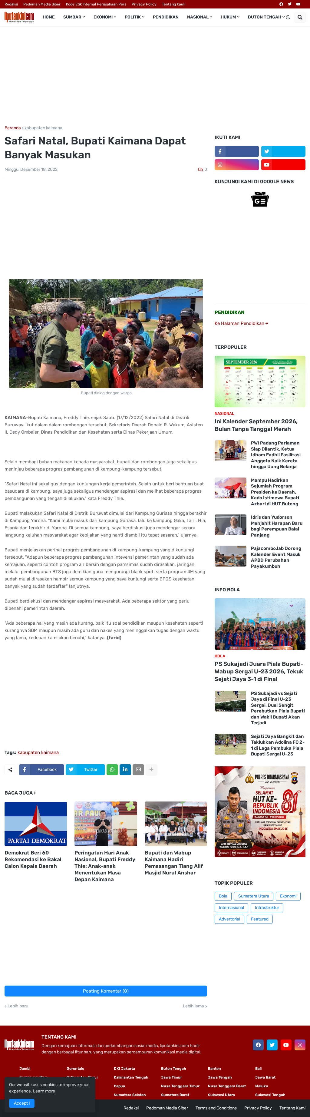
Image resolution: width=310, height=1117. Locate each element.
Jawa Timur (171, 1077)
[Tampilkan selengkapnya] (151, 769)
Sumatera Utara (253, 896)
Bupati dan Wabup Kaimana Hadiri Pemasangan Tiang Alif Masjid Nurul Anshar (174, 863)
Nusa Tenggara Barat (227, 1086)
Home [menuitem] (49, 17)
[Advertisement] (155, 76)
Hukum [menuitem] (228, 17)
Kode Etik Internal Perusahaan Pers (96, 4)
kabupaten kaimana (43, 128)
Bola (223, 896)
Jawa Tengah (220, 1077)
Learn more (44, 1091)
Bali (258, 1068)
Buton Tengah (173, 1068)
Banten (214, 1068)
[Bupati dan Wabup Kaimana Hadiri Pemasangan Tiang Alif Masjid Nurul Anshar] (176, 823)
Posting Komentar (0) (106, 991)
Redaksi (11, 4)
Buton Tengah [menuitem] (264, 17)
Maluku (261, 1086)
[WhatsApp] (112, 769)
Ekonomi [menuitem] (103, 17)
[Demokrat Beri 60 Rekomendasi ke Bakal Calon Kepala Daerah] (36, 823)
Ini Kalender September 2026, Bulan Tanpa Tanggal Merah (256, 425)
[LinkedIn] (125, 769)
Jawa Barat (265, 1077)
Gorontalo (75, 1068)
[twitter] (290, 4)
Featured (260, 919)
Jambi (24, 1068)
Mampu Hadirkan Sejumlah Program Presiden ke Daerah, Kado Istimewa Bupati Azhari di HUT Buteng (275, 492)
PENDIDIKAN (230, 312)
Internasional (231, 907)
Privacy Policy (144, 4)
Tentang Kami (173, 4)
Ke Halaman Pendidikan (240, 323)
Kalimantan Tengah (131, 1077)
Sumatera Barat (175, 1095)
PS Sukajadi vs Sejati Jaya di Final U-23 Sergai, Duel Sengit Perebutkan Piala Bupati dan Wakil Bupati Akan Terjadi (278, 708)
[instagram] (237, 164)
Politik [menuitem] (133, 17)
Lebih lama (193, 1006)
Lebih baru (18, 1006)
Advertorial (229, 919)
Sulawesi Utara (221, 1095)
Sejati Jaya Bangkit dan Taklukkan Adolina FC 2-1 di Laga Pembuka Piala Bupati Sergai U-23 (278, 745)
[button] (288, 17)
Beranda (13, 128)
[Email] (138, 769)
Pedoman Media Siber (42, 4)
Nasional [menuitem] (198, 17)
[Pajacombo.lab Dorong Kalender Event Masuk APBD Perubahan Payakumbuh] (230, 556)
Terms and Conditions (216, 1108)
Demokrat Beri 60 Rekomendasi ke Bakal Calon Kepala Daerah (33, 859)
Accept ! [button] (22, 1103)
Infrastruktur (267, 907)
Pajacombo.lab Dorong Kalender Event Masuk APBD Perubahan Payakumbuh (276, 557)
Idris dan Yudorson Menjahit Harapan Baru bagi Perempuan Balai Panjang (276, 526)
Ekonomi (288, 896)
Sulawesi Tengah (270, 1095)
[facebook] (281, 4)
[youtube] (298, 4)
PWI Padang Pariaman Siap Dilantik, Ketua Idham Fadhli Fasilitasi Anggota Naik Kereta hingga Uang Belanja (276, 454)
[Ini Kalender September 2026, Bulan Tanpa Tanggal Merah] (260, 381)
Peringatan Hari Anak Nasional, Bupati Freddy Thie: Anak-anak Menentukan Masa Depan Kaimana (104, 866)
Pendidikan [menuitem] (166, 17)
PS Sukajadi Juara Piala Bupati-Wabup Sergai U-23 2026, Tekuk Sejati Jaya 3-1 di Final (259, 671)
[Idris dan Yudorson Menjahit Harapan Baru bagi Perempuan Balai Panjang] (230, 524)
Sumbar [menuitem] (72, 17)
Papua (119, 1086)
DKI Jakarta (124, 1068)
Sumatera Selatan (130, 1095)
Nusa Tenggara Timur (180, 1086)
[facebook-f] (237, 151)
